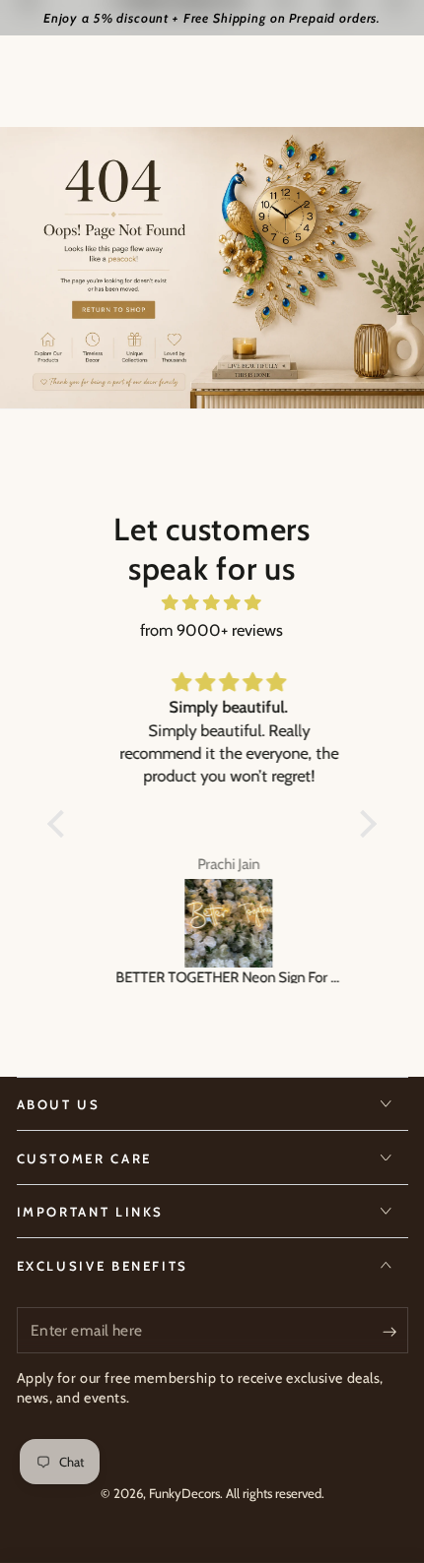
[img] (212, 603)
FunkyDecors (184, 1493)
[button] (61, 824)
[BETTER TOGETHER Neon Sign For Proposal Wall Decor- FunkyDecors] (212, 923)
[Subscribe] (395, 1330)
